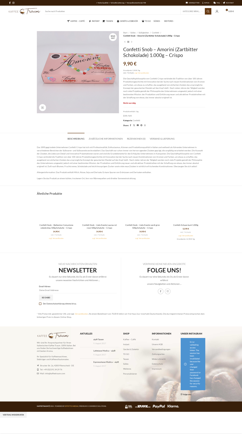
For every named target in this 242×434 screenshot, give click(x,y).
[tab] (76, 137)
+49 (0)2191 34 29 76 (53, 369)
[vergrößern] (42, 107)
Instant (126, 344)
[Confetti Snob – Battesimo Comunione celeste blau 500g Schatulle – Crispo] (56, 210)
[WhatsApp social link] (145, 125)
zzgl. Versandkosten (141, 73)
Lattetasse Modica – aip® (104, 350)
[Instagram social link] (168, 291)
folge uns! (187, 394)
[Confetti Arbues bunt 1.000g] (185, 210)
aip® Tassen (98, 339)
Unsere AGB (157, 344)
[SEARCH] (208, 11)
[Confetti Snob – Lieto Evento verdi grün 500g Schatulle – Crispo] (142, 210)
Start (125, 32)
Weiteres (127, 369)
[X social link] (134, 125)
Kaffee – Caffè (129, 339)
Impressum (157, 369)
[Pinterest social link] (141, 125)
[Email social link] (138, 125)
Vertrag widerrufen (13, 415)
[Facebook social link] (130, 125)
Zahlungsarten (158, 354)
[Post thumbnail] (85, 341)
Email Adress (44, 286)
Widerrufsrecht (159, 359)
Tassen (126, 359)
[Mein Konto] (217, 11)
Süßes (133, 32)
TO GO (126, 354)
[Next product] (131, 42)
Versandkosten (81, 314)
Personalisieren (130, 374)
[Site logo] (24, 11)
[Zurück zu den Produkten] (128, 42)
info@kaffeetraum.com (55, 373)
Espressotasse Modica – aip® (106, 362)
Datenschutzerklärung (55, 304)
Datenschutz (157, 364)
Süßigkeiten (144, 32)
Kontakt (155, 339)
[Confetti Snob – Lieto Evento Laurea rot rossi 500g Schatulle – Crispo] (99, 210)
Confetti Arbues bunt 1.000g (185, 225)
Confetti (155, 32)
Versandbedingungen (161, 349)
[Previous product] (125, 42)
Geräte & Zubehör (131, 349)
